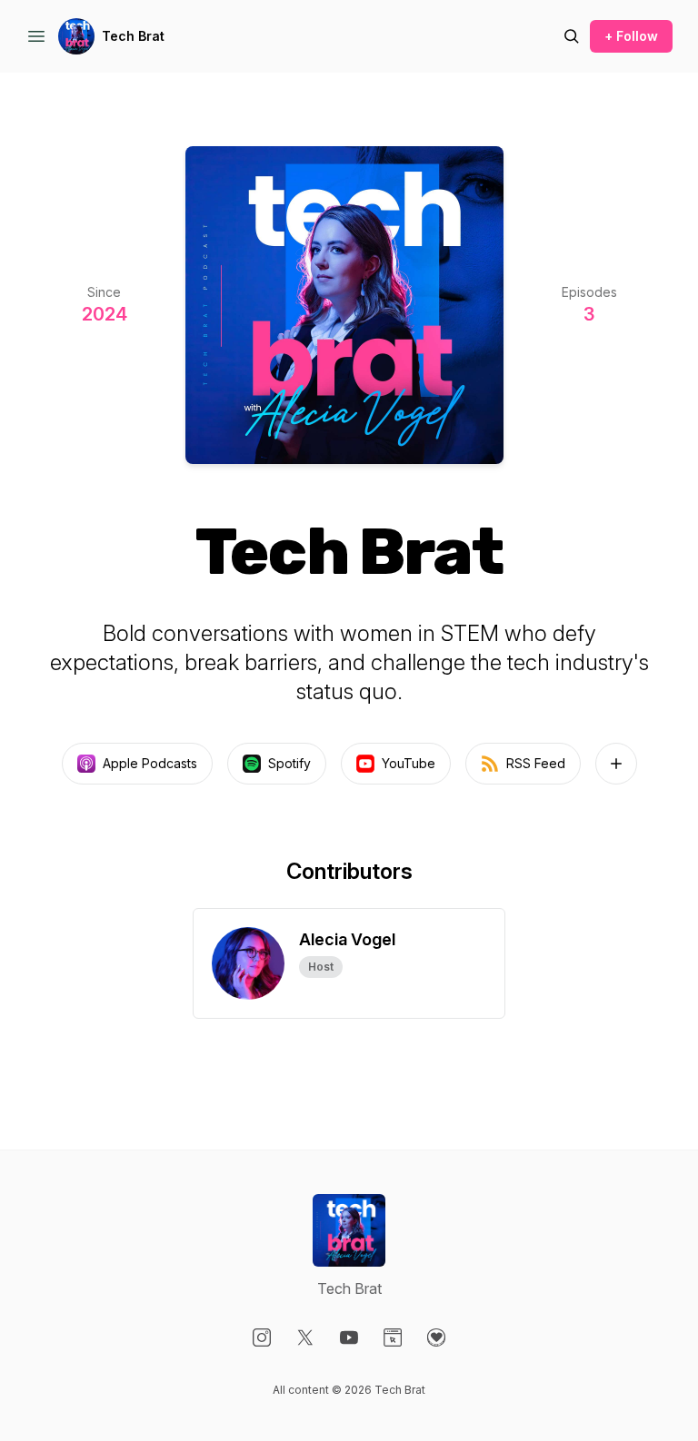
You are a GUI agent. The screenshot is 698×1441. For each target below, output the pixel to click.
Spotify (289, 763)
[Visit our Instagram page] (262, 1337)
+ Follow (631, 36)
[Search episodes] (571, 36)
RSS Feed (535, 763)
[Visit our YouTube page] (349, 1337)
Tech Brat (133, 36)
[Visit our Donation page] (436, 1337)
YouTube (408, 763)
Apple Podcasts (150, 763)
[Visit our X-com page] (305, 1337)
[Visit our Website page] (393, 1337)
